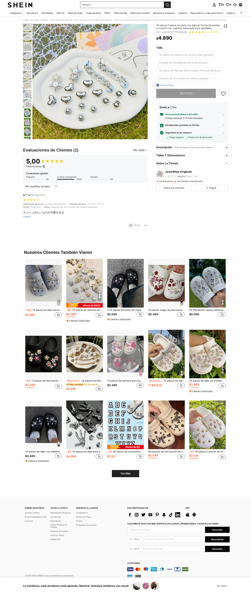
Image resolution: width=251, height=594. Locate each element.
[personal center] (214, 5)
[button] (235, 5)
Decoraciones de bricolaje (127, 20)
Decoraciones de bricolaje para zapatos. (93, 20)
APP (187, 508)
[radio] (186, 55)
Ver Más (125, 473)
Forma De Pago (83, 517)
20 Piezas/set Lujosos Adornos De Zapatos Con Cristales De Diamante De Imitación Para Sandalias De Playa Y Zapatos (207, 310)
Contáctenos (82, 513)
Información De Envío (60, 513)
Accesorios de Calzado (61, 20)
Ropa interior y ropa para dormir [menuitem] (206, 13)
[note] (84, 305)
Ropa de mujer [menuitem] (75, 13)
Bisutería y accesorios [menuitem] (164, 13)
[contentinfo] (178, 569)
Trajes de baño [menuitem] (93, 13)
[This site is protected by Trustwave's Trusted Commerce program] (129, 576)
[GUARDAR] (223, 93)
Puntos (79, 521)
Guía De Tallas (57, 535)
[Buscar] (167, 5)
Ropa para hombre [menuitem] (140, 13)
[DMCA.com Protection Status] (138, 576)
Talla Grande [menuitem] (120, 13)
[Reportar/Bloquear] (146, 225)
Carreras (29, 521)
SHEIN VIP (55, 539)
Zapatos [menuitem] (182, 13)
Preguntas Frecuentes (86, 525)
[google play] (194, 516)
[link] (221, 5)
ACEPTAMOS (133, 563)
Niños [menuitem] (107, 13)
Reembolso (55, 521)
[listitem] (43, 292)
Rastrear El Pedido (59, 531)
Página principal (30, 20)
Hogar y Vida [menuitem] (233, 13)
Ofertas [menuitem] (60, 13)
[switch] (55, 186)
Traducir (27, 217)
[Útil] (131, 225)
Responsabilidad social (36, 517)
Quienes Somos (32, 513)
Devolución (55, 517)
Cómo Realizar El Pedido (58, 526)
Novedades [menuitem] (47, 13)
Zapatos (44, 20)
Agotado (186, 93)
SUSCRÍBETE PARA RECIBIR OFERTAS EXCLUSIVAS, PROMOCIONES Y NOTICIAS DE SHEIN (172, 524)
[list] (154, 514)
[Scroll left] (237, 13)
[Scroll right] (241, 13)
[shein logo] (20, 5)
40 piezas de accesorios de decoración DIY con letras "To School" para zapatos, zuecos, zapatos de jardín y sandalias (126, 451)
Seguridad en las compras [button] (178, 133)
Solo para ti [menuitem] (32, 13)
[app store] (187, 516)
